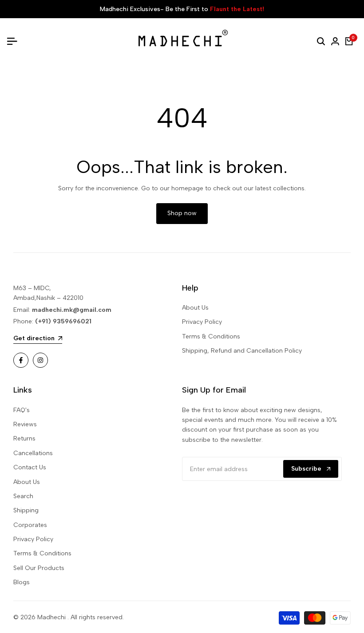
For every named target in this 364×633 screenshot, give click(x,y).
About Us (195, 307)
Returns (24, 438)
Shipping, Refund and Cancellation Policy (242, 350)
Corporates (30, 525)
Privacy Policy (202, 322)
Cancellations (33, 453)
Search (23, 496)
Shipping (26, 510)
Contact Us (29, 467)
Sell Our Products (38, 568)
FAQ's (21, 410)
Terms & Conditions (211, 336)
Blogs (21, 582)
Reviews (25, 424)
